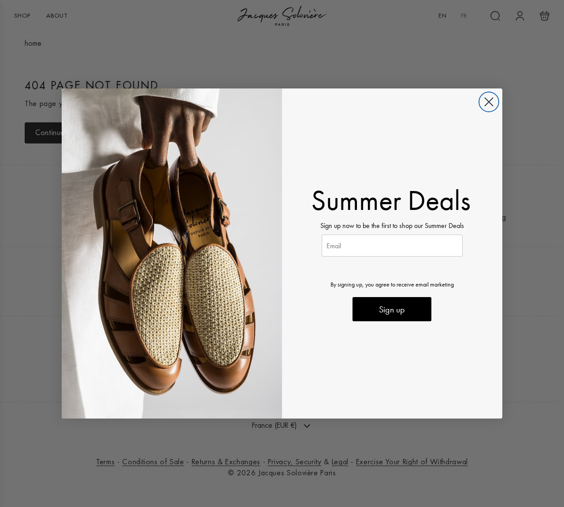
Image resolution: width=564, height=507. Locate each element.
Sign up (392, 309)
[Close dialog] (489, 102)
